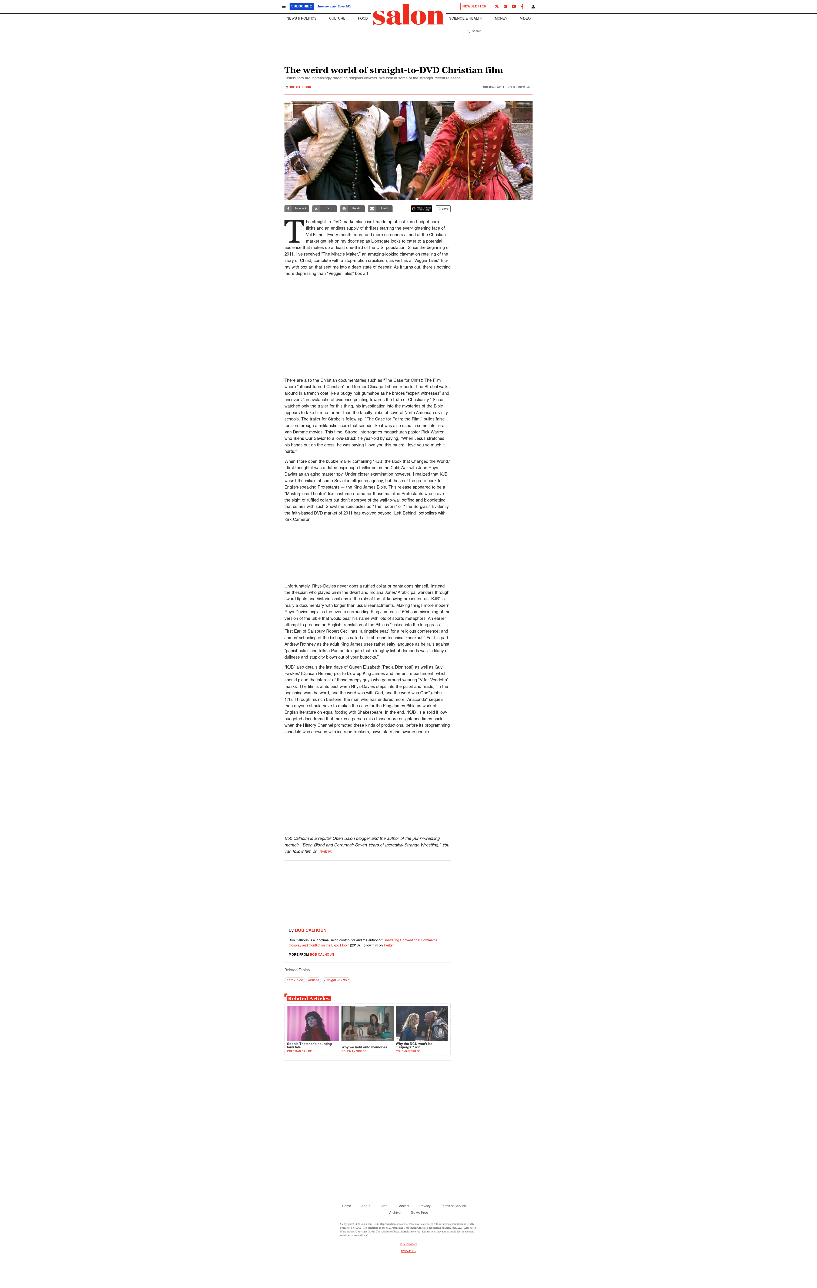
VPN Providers (408, 1244)
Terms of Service (453, 1206)
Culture (337, 18)
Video (525, 18)
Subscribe (301, 6)
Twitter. (325, 852)
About (365, 1206)
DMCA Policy (408, 1251)
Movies (313, 980)
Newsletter (474, 6)
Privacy (425, 1206)
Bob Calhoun (300, 87)
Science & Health (465, 18)
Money (501, 18)
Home (346, 1206)
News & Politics (302, 18)
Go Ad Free (419, 1213)
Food (363, 18)
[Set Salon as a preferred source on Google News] (422, 208)
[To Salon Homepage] (408, 14)
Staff (383, 1206)
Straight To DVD (336, 980)
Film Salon (295, 980)
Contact (403, 1206)
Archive (395, 1213)
